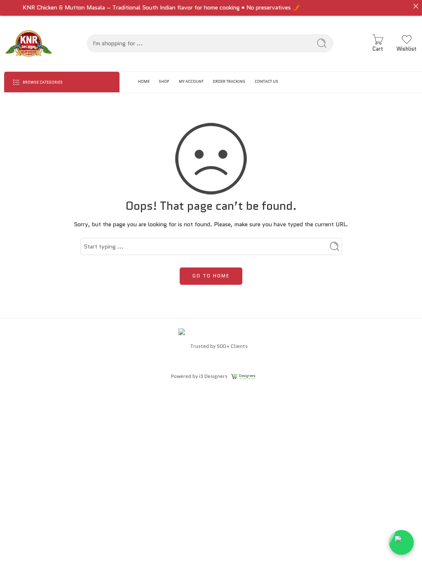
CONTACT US (266, 81)
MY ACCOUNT (191, 81)
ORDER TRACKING (229, 81)
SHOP (164, 81)
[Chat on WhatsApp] (401, 542)
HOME (144, 81)
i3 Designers (213, 376)
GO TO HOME (211, 275)
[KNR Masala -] (29, 43)
